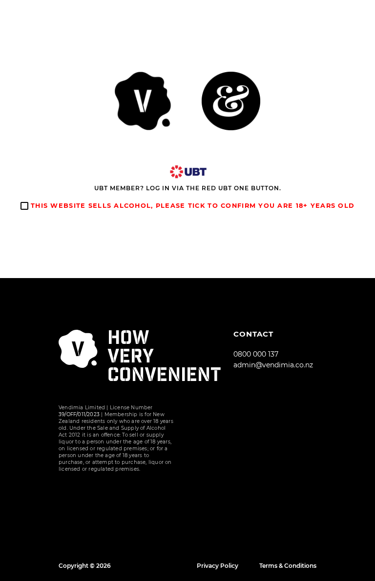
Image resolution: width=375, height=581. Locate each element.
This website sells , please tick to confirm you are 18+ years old (191, 205)
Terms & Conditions (287, 565)
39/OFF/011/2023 (79, 414)
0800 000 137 (255, 354)
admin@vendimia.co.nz (273, 365)
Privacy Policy (217, 565)
